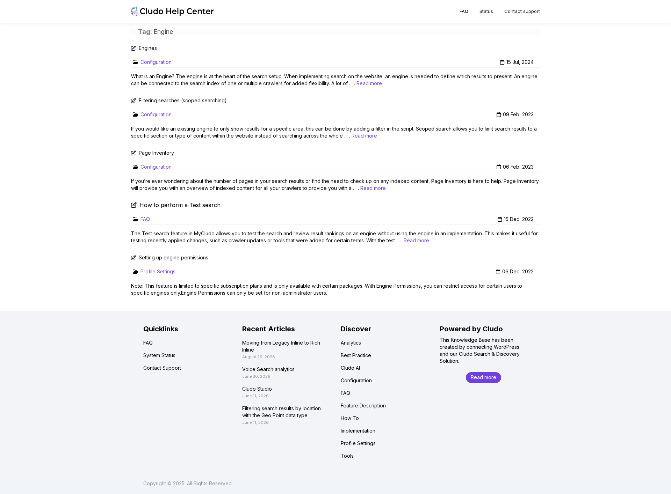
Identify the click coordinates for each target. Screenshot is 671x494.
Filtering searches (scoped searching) (183, 100)
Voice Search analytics (268, 369)
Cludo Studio (257, 389)
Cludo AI (350, 368)
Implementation (358, 431)
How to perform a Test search (180, 204)
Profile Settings (157, 271)
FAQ (464, 11)
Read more (369, 83)
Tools (347, 456)
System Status (159, 355)
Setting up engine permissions (173, 257)
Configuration (156, 62)
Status (486, 11)
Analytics (351, 343)
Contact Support (162, 368)
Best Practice (356, 355)
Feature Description (363, 405)
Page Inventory (156, 153)
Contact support (522, 11)
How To (350, 418)
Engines (148, 48)
